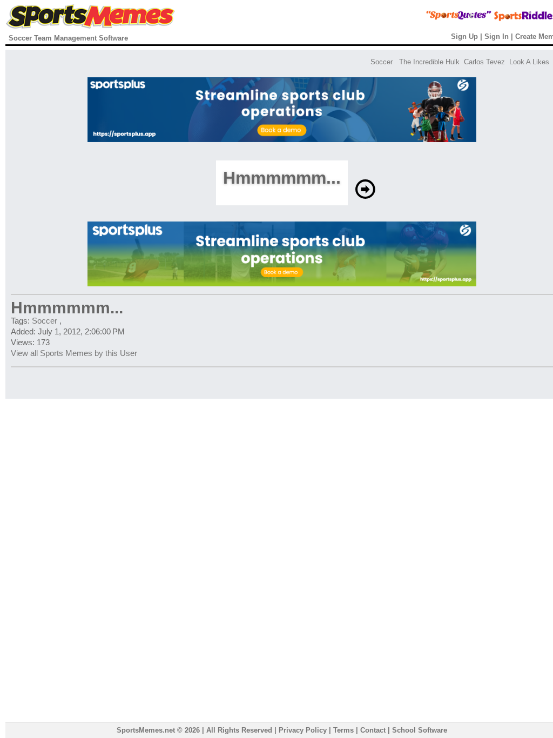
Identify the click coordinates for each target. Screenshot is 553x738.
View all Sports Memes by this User (74, 353)
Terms (343, 730)
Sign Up (464, 36)
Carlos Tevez (484, 62)
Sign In (496, 36)
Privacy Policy (303, 730)
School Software (419, 730)
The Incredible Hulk (429, 62)
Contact (373, 730)
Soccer (381, 62)
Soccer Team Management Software (68, 38)
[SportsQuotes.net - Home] (438, 19)
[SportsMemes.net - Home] (90, 26)
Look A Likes (529, 62)
